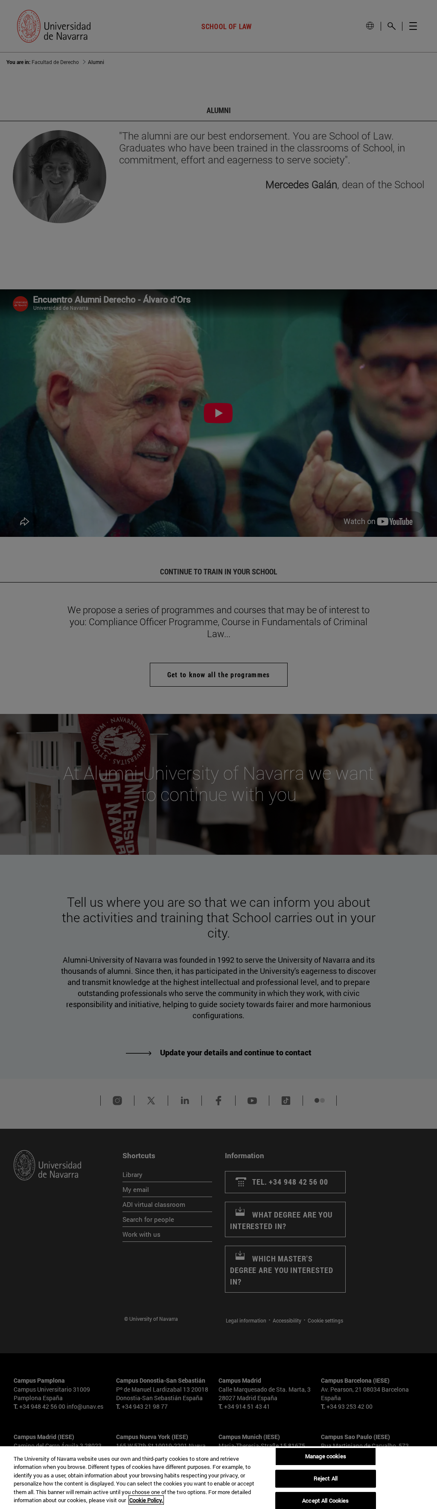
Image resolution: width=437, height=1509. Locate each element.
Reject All (326, 1478)
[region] (218, 1477)
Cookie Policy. (146, 1500)
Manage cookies (325, 1456)
